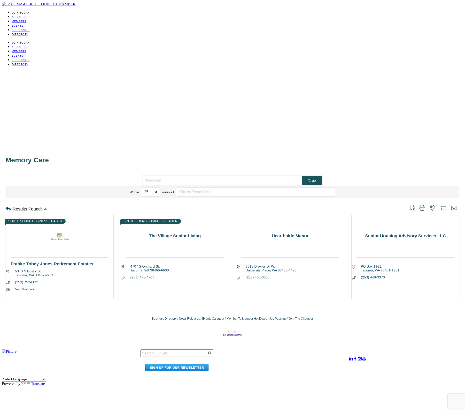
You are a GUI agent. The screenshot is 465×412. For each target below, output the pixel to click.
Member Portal (287, 356)
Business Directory (164, 318)
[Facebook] (355, 359)
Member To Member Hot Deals (247, 318)
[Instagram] (360, 359)
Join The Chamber (301, 318)
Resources (21, 30)
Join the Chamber (290, 370)
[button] (8, 209)
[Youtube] (364, 359)
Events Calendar (213, 318)
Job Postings (277, 318)
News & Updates (288, 361)
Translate (38, 384)
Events (17, 25)
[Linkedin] (351, 359)
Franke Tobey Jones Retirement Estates (52, 264)
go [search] (314, 180)
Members (19, 21)
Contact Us (283, 365)
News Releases (189, 318)
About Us (19, 17)
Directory (20, 34)
